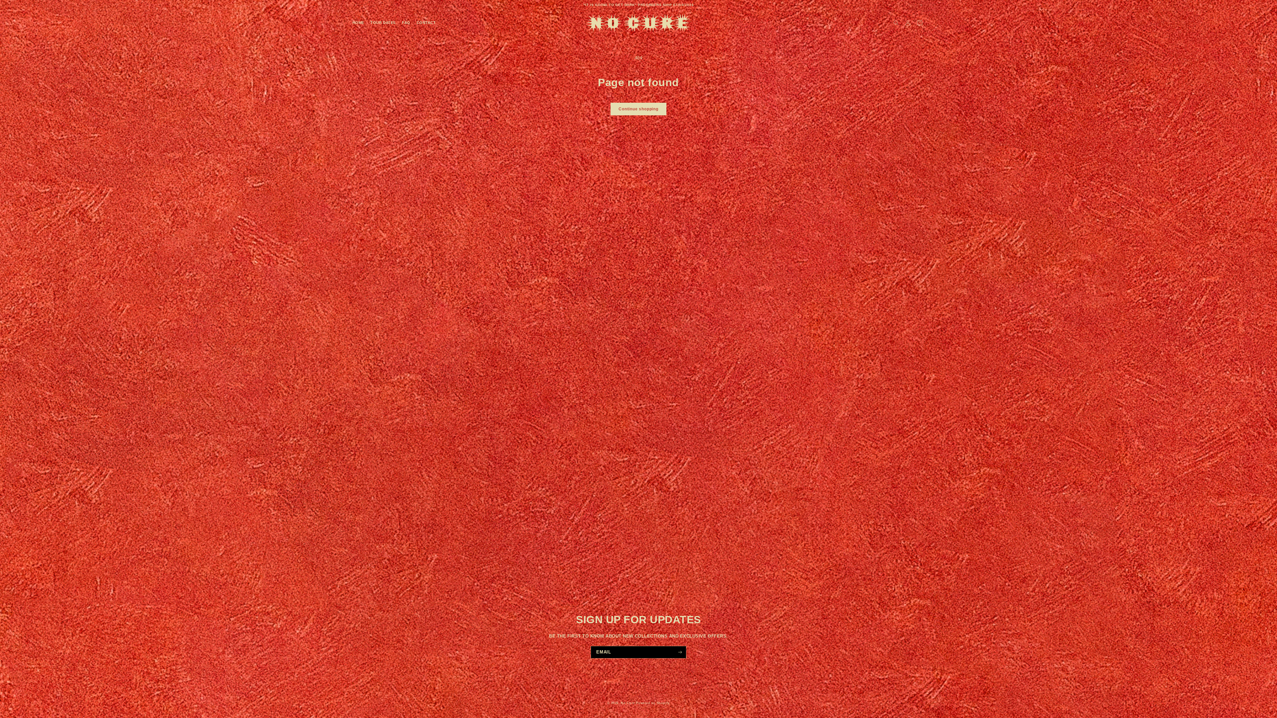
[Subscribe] (680, 652)
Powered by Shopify (652, 703)
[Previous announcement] (356, 5)
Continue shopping (638, 109)
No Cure (628, 703)
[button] (896, 23)
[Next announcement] (921, 5)
